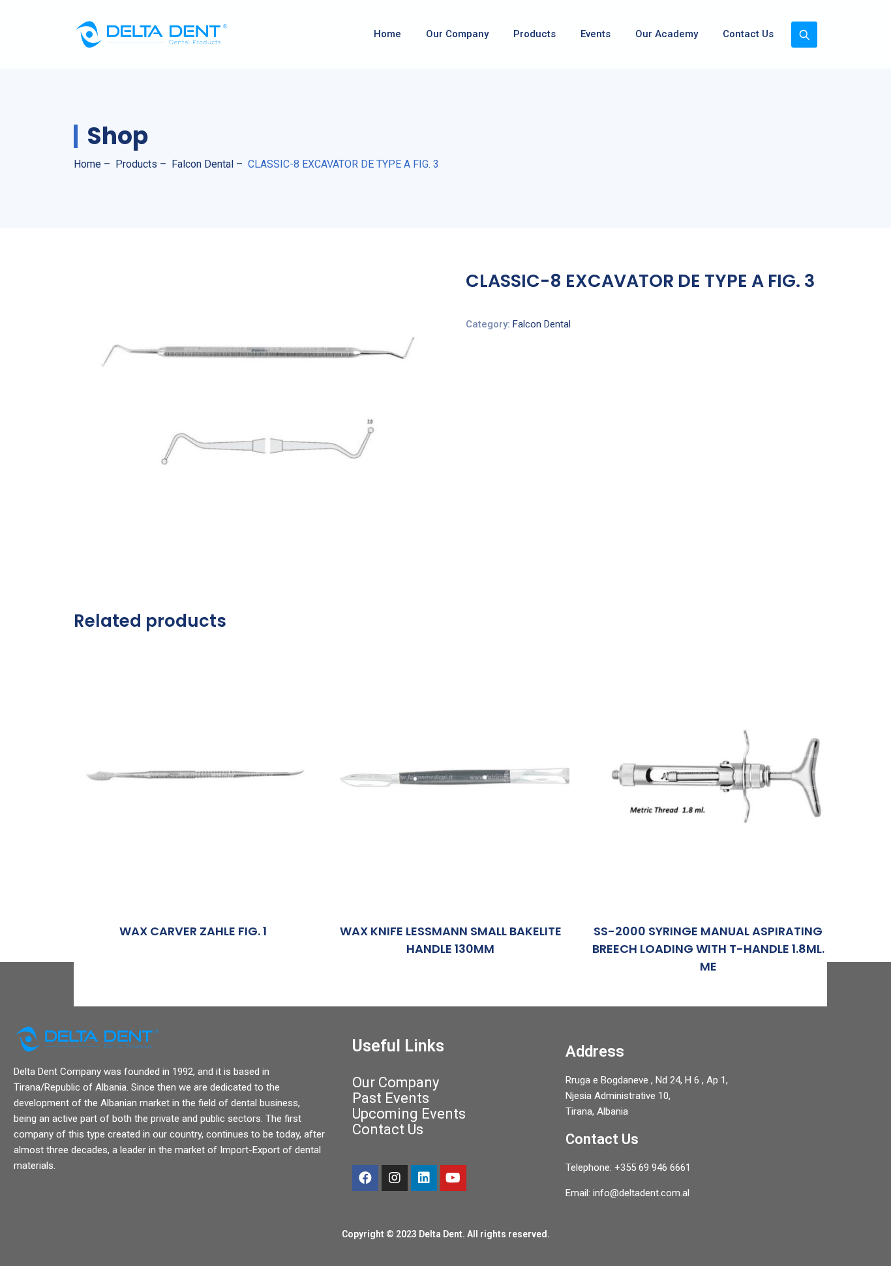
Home (387, 34)
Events (596, 34)
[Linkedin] (424, 1178)
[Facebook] (365, 1178)
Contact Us (748, 34)
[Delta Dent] (151, 34)
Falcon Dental (542, 324)
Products (534, 34)
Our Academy (666, 34)
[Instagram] (395, 1178)
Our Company (457, 34)
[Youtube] (453, 1178)
